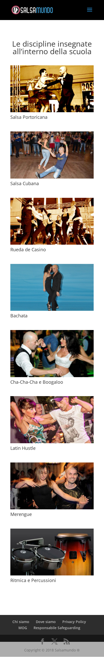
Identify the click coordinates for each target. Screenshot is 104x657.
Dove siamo (46, 621)
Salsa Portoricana (28, 117)
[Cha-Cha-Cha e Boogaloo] (52, 353)
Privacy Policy (74, 621)
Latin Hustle (23, 448)
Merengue (21, 514)
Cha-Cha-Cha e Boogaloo (36, 382)
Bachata (19, 316)
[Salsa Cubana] (52, 154)
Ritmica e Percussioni (33, 580)
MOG (22, 627)
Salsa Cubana (24, 183)
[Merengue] (52, 485)
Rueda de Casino (28, 249)
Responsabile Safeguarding (57, 627)
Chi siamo (20, 621)
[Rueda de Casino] (52, 221)
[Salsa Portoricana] (52, 88)
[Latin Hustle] (52, 419)
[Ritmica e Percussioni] (52, 552)
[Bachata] (52, 287)
